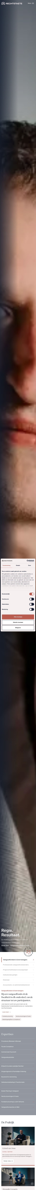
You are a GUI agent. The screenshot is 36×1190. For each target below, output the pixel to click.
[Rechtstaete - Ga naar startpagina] (11, 3)
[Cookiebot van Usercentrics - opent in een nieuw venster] (26, 561)
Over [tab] (29, 565)
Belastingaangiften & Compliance (11, 1019)
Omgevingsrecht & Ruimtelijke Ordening (13, 1071)
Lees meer (5, 1012)
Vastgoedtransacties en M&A (10, 1107)
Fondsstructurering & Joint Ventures (12, 1102)
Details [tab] (18, 565)
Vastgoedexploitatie (7, 1057)
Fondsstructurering (7, 1016)
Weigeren (18, 627)
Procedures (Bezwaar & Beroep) (11, 1041)
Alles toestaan (18, 617)
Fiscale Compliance (7, 1046)
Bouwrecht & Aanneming (9, 1077)
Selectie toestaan (18, 622)
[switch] (31, 599)
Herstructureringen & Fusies (23, 1016)
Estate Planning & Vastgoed (10, 1091)
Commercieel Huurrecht (8, 1052)
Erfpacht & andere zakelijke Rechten (12, 1066)
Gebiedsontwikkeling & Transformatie (12, 1082)
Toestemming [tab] (6, 565)
